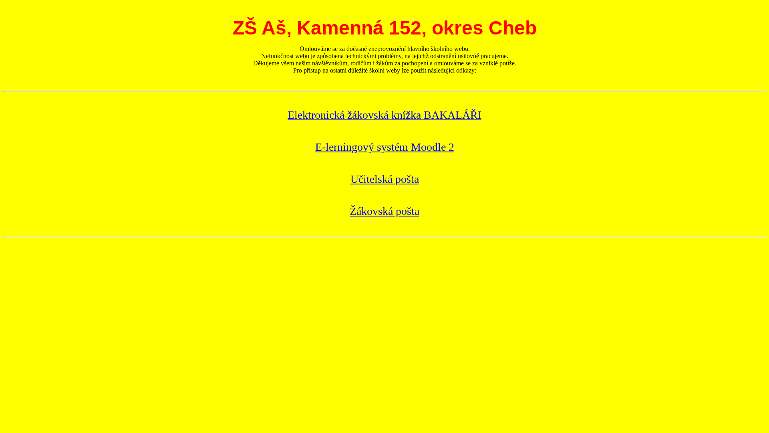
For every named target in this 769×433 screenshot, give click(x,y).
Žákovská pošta (384, 211)
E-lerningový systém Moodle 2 (384, 147)
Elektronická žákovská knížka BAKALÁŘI (384, 115)
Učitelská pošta (384, 179)
